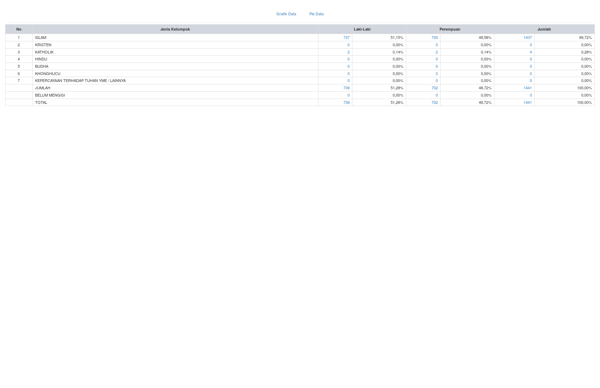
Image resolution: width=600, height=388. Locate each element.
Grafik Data (286, 13)
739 (346, 87)
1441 (528, 87)
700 (435, 37)
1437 (528, 37)
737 (346, 37)
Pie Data (316, 13)
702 (435, 87)
